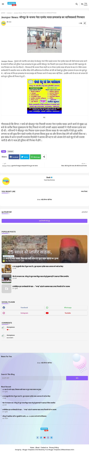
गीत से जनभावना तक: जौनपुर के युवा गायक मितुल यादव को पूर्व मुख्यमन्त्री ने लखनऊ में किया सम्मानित (40, 276)
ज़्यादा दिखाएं (84, 191)
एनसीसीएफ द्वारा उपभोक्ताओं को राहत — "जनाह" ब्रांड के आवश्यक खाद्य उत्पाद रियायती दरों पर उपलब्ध (41, 286)
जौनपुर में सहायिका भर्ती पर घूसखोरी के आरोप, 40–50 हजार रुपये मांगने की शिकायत (24, 416)
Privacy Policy (54, 448)
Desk (48, 177)
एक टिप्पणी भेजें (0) (44, 221)
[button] (77, 4)
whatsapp (67, 307)
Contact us (44, 448)
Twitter (26, 157)
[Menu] (3, 4)
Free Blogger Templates (52, 450)
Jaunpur (9, 13)
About (37, 448)
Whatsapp (36, 157)
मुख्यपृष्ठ (3, 13)
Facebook (15, 157)
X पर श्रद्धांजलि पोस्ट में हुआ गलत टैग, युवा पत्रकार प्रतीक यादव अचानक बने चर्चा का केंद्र (37, 266)
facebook (24, 307)
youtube (68, 313)
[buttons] (37, 437)
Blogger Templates (28, 450)
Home (32, 448)
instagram (24, 313)
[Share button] (44, 156)
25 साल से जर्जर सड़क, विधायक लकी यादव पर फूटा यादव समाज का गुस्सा (21, 389)
